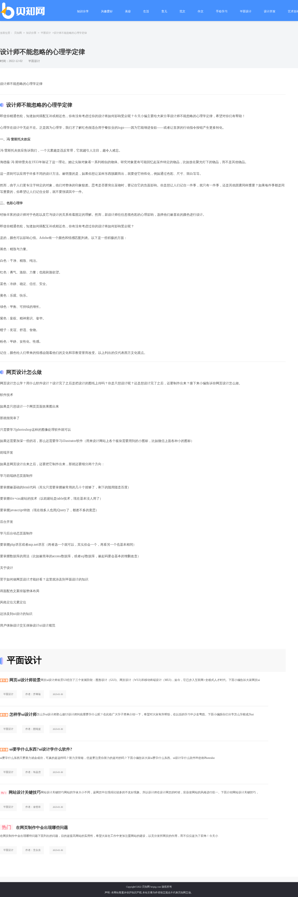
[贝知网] (23, 11)
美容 (128, 11)
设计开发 (269, 11)
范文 (182, 11)
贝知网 (18, 33)
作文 (201, 11)
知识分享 (83, 11)
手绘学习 (221, 11)
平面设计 (245, 11)
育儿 (164, 11)
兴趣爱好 (107, 11)
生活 (146, 11)
